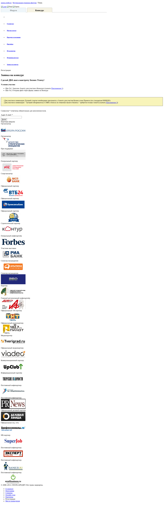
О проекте (9, 489)
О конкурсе (10, 24)
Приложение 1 (57, 88)
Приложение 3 (111, 103)
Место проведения (12, 501)
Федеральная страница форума (24, 3)
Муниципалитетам (13, 58)
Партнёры (10, 44)
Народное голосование (14, 37)
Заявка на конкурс (12, 64)
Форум (13, 10)
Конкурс (39, 10)
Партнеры (9, 497)
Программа (9, 491)
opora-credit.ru (6, 3)
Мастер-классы (11, 30)
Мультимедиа (11, 51)
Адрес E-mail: (7, 115)
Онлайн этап (10, 495)
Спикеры (9, 493)
